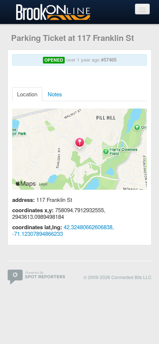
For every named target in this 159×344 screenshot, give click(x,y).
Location (27, 94)
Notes (55, 94)
